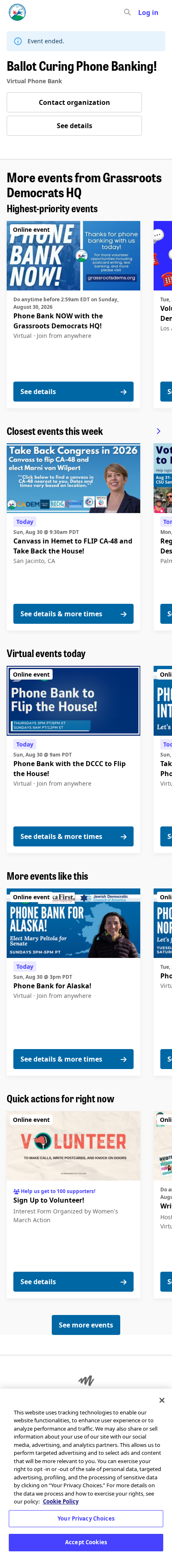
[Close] (162, 1400)
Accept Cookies (86, 1542)
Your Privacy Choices (86, 1518)
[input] (142, 12)
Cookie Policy (60, 1501)
